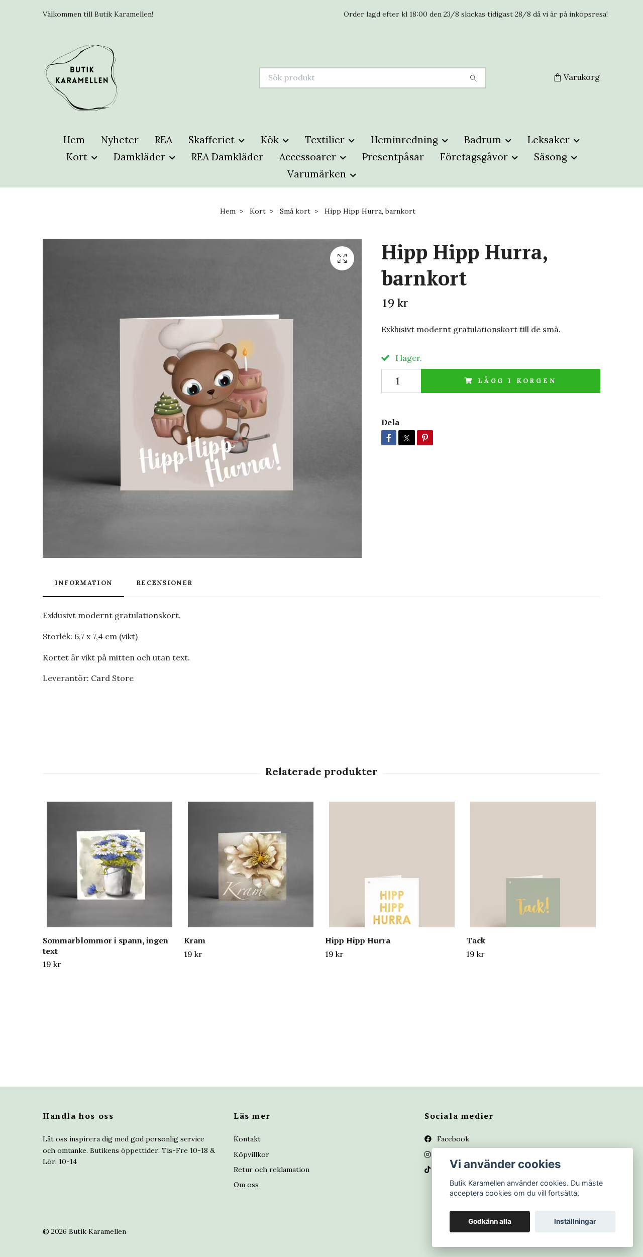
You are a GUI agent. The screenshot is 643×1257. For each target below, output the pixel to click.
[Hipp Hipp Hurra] (392, 864)
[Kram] (250, 864)
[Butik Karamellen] (182, 78)
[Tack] (533, 864)
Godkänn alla (489, 1221)
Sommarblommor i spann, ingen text (105, 945)
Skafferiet (211, 140)
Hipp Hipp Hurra (357, 940)
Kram (194, 940)
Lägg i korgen (517, 380)
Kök (270, 140)
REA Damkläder (227, 157)
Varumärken (316, 174)
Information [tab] (83, 582)
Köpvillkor (251, 1154)
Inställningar (575, 1221)
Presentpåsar (393, 157)
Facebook (452, 1138)
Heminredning (404, 140)
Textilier (325, 140)
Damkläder (139, 157)
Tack (475, 940)
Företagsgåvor (474, 157)
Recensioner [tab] (164, 582)
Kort (76, 157)
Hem (74, 140)
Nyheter (120, 140)
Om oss (246, 1184)
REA (163, 140)
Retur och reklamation (271, 1169)
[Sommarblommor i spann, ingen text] (109, 864)
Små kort (295, 211)
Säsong (550, 157)
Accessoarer (307, 157)
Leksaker (548, 140)
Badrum (482, 140)
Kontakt (247, 1138)
